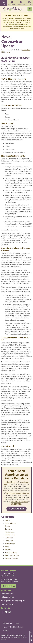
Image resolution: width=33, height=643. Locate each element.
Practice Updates (11, 552)
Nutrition (8, 550)
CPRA (17, 623)
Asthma (7, 520)
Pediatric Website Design (10, 637)
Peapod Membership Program (12, 601)
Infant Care (9, 541)
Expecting (8, 529)
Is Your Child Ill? (8, 604)
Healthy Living (10, 535)
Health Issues (9, 532)
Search (3, 640)
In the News (9, 538)
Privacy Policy (7, 623)
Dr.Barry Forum (10, 523)
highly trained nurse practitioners (17, 493)
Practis (23, 637)
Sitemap (5, 630)
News (8, 52)
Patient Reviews (8, 597)
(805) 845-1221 (16, 509)
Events (7, 526)
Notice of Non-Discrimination (13, 627)
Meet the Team (8, 593)
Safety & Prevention (12, 555)
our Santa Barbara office (19, 502)
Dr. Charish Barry (10, 482)
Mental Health (10, 544)
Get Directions (9, 586)
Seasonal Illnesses (11, 558)
